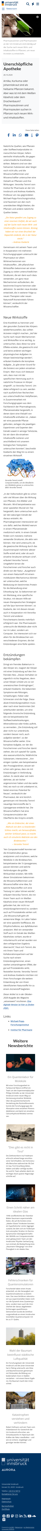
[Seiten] (37, 4)
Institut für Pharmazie (21, 1030)
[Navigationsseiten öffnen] (3, 8)
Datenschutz (6, 1501)
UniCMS (11, 1527)
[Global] (32, 3)
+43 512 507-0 (14, 1491)
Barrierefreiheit (8, 1506)
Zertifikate (6, 1509)
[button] (8, 135)
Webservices (18, 1527)
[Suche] (27, 4)
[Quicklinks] (33, 4)
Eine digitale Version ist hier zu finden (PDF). (18, 1005)
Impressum (6, 1498)
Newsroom (11, 8)
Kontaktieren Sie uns (10, 1494)
